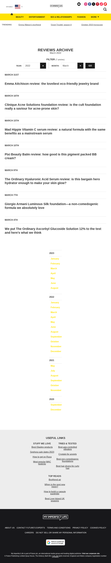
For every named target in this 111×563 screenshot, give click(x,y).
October (55, 341)
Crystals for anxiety (67, 454)
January (55, 259)
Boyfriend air (55, 480)
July (53, 371)
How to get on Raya (42, 457)
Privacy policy (80, 528)
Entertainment (37, 17)
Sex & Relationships (61, 17)
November (56, 346)
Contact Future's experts (31, 528)
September (56, 337)
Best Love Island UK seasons (55, 499)
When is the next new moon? (55, 485)
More (94, 17)
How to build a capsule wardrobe (55, 492)
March (54, 268)
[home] (11, 17)
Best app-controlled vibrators (67, 448)
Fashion (81, 17)
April (53, 273)
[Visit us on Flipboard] (105, 4)
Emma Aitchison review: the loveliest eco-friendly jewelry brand (52, 83)
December (56, 351)
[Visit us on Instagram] (85, 4)
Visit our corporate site (91, 553)
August (54, 288)
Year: (19, 66)
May (53, 278)
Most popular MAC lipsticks (42, 463)
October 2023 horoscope (92, 25)
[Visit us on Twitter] (93, 4)
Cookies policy (98, 528)
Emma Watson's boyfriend (30, 25)
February (55, 263)
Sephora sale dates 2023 (42, 452)
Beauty (20, 17)
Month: (55, 66)
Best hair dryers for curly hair (67, 467)
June (53, 283)
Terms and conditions (58, 528)
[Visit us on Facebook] (89, 4)
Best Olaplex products (42, 447)
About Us (9, 528)
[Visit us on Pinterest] (97, 4)
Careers (29, 533)
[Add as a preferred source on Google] (55, 542)
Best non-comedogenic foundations (67, 460)
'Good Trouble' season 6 (61, 25)
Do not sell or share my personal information (61, 533)
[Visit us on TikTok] (101, 4)
